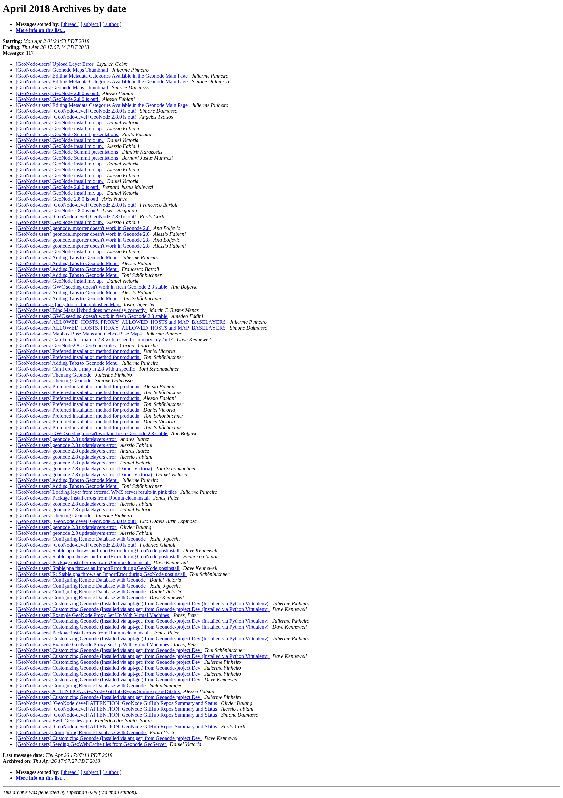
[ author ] (111, 24)
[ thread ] (70, 24)
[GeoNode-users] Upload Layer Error (55, 64)
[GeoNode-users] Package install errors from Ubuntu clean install (83, 498)
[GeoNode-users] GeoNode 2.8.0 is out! (58, 93)
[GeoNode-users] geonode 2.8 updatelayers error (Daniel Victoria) (84, 468)
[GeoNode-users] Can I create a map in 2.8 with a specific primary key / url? (95, 339)
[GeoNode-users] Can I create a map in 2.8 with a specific (76, 369)
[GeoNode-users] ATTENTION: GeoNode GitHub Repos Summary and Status (98, 691)
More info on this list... (40, 30)
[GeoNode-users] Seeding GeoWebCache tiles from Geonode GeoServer (91, 744)
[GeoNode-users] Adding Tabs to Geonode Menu (67, 257)
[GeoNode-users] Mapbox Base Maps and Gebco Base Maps (79, 333)
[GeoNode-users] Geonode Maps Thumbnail (62, 70)
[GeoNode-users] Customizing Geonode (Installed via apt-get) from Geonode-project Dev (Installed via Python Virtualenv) (143, 603)
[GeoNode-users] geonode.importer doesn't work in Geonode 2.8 (83, 228)
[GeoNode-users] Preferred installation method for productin (78, 351)
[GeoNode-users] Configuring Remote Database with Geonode (81, 539)
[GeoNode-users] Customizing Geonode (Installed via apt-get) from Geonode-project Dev (109, 650)
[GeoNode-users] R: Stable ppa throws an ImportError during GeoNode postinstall (101, 574)
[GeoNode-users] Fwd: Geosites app (54, 720)
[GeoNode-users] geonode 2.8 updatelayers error (66, 439)
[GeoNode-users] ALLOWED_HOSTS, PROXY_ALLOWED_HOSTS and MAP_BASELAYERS (121, 322)
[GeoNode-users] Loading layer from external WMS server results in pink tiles (97, 492)
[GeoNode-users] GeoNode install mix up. (60, 122)
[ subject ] (91, 24)
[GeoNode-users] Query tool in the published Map (68, 304)
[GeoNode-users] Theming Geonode (54, 375)
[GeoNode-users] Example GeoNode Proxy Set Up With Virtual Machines (93, 615)
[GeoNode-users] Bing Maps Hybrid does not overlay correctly (81, 310)
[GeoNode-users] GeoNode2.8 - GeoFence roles (66, 345)
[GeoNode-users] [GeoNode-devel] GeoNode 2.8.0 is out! (76, 111)
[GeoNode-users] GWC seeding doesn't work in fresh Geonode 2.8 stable (92, 287)
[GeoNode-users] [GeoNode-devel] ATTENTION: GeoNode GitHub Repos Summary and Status (117, 703)
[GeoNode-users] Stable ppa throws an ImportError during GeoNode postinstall (98, 550)
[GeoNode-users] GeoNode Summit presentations (67, 134)
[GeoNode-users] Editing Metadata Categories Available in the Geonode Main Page (102, 75)
